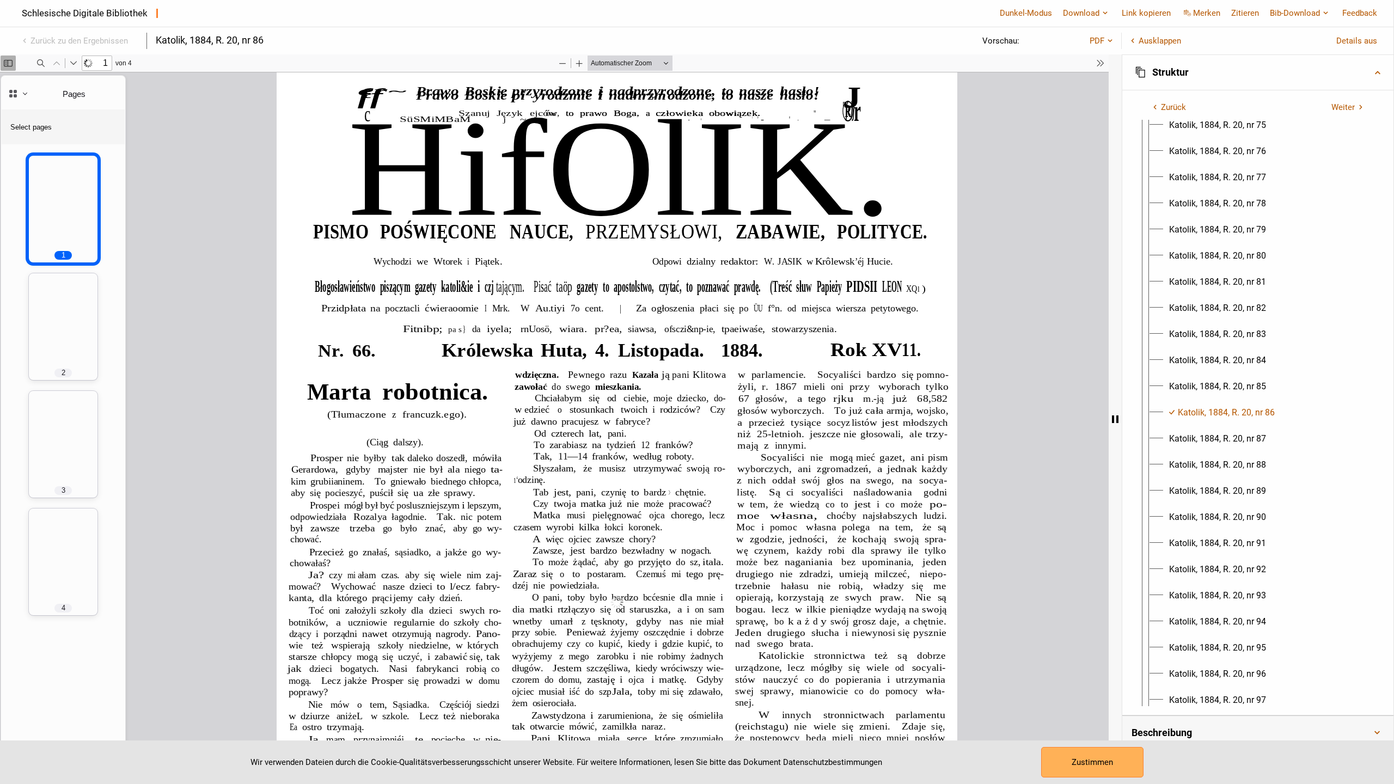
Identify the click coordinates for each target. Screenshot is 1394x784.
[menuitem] (1217, 125)
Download (1081, 13)
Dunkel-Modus (1026, 13)
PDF (1097, 41)
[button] (1257, 72)
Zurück (1173, 107)
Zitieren (1245, 13)
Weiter (1343, 107)
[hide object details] (1115, 419)
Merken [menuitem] (1206, 13)
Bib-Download (1295, 13)
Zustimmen (1092, 762)
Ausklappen (1160, 41)
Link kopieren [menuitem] (1146, 13)
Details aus (1356, 41)
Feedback (1359, 13)
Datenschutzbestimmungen (832, 762)
